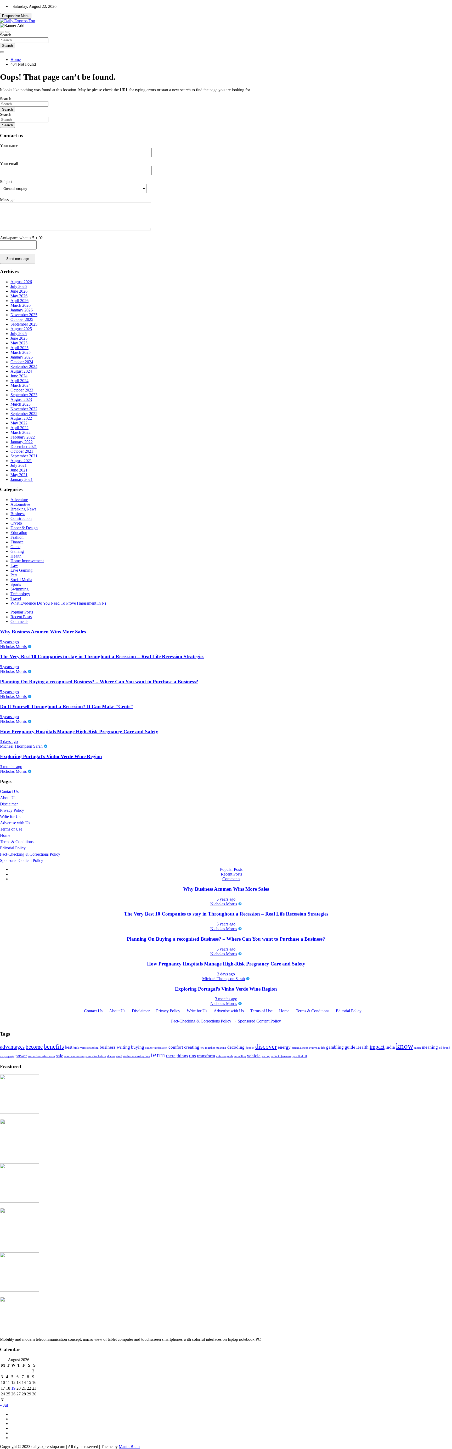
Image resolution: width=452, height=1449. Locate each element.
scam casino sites (74, 1056)
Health (15, 556)
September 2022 (23, 413)
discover (266, 1046)
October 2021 (21, 451)
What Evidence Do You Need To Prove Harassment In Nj (58, 603)
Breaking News (23, 509)
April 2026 (19, 300)
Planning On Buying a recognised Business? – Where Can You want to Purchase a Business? (99, 681)
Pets (13, 575)
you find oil (299, 1056)
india (390, 1047)
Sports (15, 584)
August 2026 (21, 282)
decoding (236, 1047)
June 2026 (18, 291)
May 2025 (18, 343)
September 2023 (23, 395)
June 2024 (18, 376)
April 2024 (19, 380)
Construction (21, 518)
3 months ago (11, 766)
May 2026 (18, 296)
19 (13, 1388)
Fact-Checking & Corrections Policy (30, 854)
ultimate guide (224, 1056)
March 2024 (20, 385)
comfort (175, 1047)
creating (191, 1047)
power (21, 1055)
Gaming (17, 551)
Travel (15, 598)
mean (417, 1047)
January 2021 (21, 479)
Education (18, 532)
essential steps (300, 1047)
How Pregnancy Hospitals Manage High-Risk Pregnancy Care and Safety (79, 731)
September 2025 (23, 324)
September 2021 (23, 456)
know (404, 1046)
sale (59, 1055)
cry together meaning (213, 1047)
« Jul (4, 1405)
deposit (250, 1047)
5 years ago (9, 642)
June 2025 (18, 338)
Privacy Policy (12, 810)
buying (137, 1047)
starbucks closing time (136, 1056)
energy (284, 1047)
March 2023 (20, 404)
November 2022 (23, 409)
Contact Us (9, 791)
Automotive (20, 504)
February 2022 (22, 437)
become (34, 1047)
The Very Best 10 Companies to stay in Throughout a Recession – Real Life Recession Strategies (102, 656)
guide (350, 1047)
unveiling (240, 1056)
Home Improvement (27, 561)
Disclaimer (9, 804)
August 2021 (21, 460)
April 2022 (19, 427)
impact (377, 1047)
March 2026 (20, 305)
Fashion (17, 537)
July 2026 (18, 286)
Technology (20, 594)
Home (5, 835)
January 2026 (21, 310)
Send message (17, 259)
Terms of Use (11, 829)
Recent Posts (21, 617)
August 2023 (21, 399)
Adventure (19, 499)
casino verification (156, 1047)
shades (111, 1056)
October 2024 (21, 362)
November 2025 (23, 314)
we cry (266, 1056)
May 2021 (18, 475)
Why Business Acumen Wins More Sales (43, 631)
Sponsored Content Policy (21, 860)
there (171, 1055)
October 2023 (21, 390)
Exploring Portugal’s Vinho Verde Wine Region (51, 756)
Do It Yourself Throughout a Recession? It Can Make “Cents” (66, 706)
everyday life (317, 1047)
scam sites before (96, 1056)
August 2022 (21, 418)
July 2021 (18, 465)
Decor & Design (24, 528)
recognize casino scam (41, 1056)
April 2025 (19, 347)
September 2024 (23, 366)
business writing (115, 1047)
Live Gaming (21, 570)
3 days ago (9, 741)
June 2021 (18, 470)
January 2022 (21, 442)
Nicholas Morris (13, 646)
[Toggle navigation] (2, 31)
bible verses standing (86, 1047)
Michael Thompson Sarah (21, 746)
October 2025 (21, 319)
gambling (335, 1047)
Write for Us (10, 816)
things (182, 1055)
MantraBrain (129, 1446)
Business (17, 514)
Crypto (16, 523)
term (158, 1054)
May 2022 (18, 423)
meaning (430, 1047)
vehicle (254, 1055)
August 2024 (21, 371)
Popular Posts (21, 612)
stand (119, 1056)
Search (5, 35)
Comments (19, 621)
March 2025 (20, 352)
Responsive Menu (15, 16)
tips (192, 1055)
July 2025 (18, 333)
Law (14, 565)
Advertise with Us (15, 823)
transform (206, 1055)
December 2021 (23, 446)
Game (15, 546)
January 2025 (21, 357)
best (68, 1047)
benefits (54, 1046)
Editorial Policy (13, 848)
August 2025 (21, 329)
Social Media (21, 579)
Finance (17, 542)
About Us (8, 797)
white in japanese (281, 1056)
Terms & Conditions (16, 841)
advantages (12, 1047)
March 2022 (20, 432)
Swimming (19, 589)
